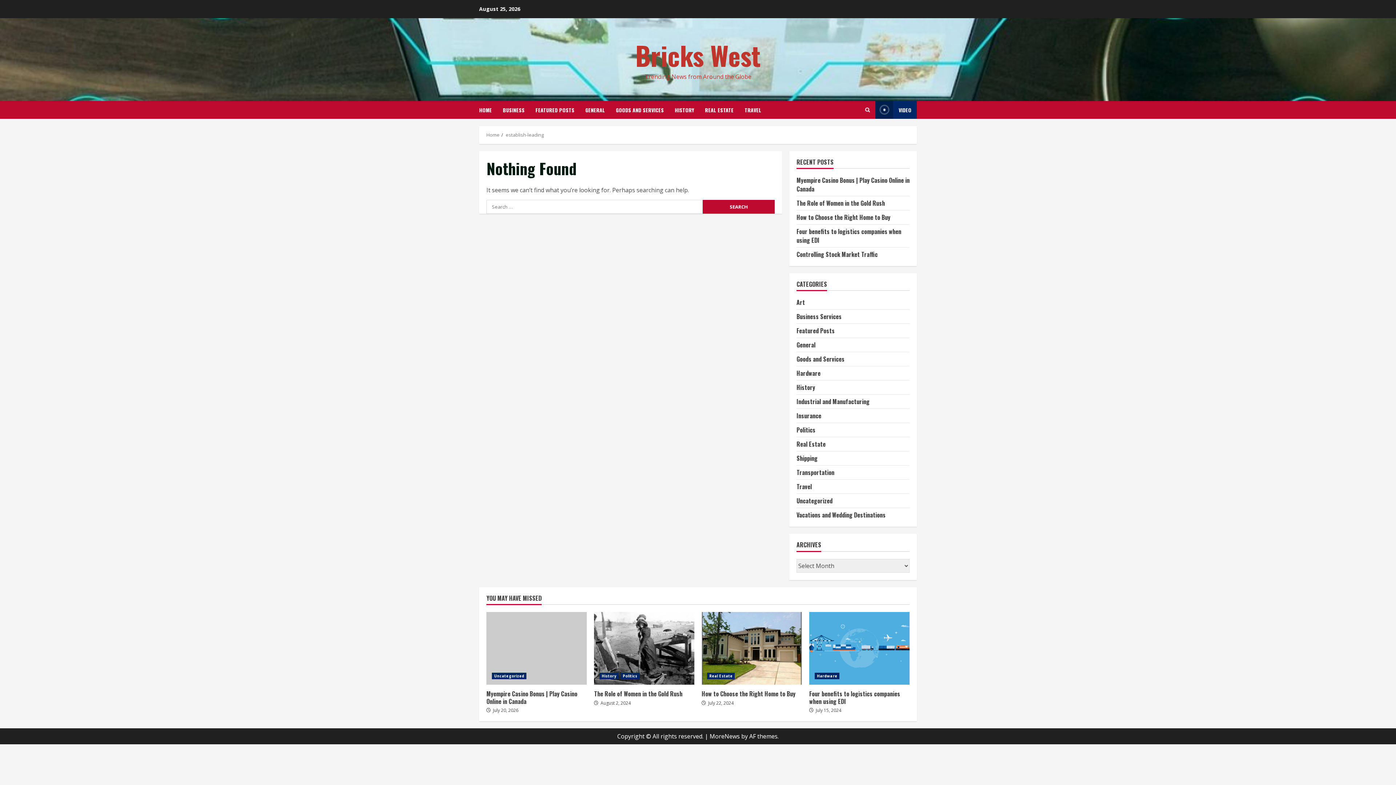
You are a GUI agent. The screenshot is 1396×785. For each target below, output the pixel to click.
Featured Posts (554, 110)
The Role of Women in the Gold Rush (841, 203)
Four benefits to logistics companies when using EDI (859, 648)
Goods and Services (640, 110)
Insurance (809, 415)
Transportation (815, 472)
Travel (753, 110)
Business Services (819, 316)
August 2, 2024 (616, 703)
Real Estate (719, 110)
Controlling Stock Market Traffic (837, 254)
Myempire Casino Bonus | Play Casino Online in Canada (536, 648)
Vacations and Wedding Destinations (841, 515)
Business (514, 110)
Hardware (809, 373)
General (595, 110)
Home (485, 110)
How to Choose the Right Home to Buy (843, 217)
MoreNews (725, 736)
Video (905, 110)
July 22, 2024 (721, 703)
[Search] (867, 110)
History (684, 110)
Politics (806, 430)
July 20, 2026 (505, 710)
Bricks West (698, 55)
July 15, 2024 (828, 710)
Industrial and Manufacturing (833, 401)
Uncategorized (815, 500)
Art (801, 302)
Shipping (807, 458)
